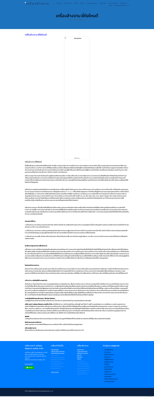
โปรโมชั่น (103, 3)
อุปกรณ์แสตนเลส (108, 367)
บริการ (82, 3)
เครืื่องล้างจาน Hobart (82, 353)
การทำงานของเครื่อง (82, 351)
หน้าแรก (59, 3)
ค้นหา (111, 5)
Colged (79, 359)
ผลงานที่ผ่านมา (92, 3)
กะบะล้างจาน (107, 352)
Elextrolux (79, 357)
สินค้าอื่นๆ (106, 364)
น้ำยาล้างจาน (107, 357)
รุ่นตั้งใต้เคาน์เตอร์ (108, 359)
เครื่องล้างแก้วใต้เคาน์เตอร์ (111, 379)
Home (70, 20)
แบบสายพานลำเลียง (109, 381)
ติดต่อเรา (123, 3)
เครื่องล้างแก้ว (107, 376)
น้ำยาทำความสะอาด (109, 354)
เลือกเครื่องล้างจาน (122, 5)
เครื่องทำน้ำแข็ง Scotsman (57, 353)
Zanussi (79, 355)
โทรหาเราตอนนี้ (29, 364)
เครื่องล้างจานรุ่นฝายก (110, 374)
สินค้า (76, 3)
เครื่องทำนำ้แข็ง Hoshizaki (57, 351)
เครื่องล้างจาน (80, 349)
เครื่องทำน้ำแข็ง (55, 349)
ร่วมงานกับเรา (113, 3)
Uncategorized (108, 349)
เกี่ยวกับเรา (68, 3)
